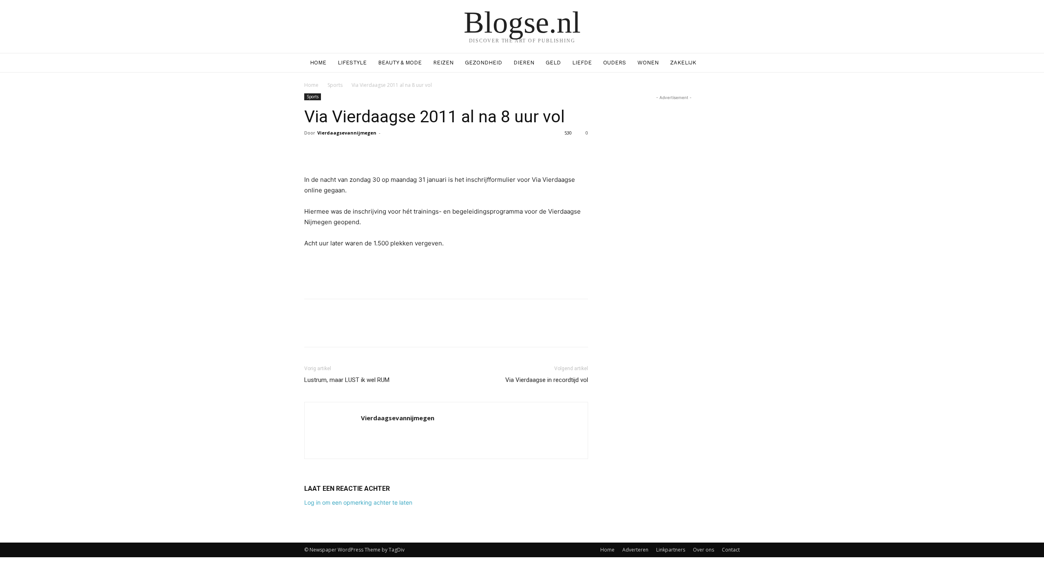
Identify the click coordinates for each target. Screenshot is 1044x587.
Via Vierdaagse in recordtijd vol (546, 380)
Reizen (443, 63)
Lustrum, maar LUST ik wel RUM (346, 380)
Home (318, 63)
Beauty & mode (400, 63)
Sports (335, 85)
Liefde (582, 63)
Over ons (703, 549)
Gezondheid (483, 63)
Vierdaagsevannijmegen (346, 133)
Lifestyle (352, 63)
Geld (553, 63)
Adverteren (635, 549)
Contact (731, 549)
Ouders (614, 63)
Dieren (523, 63)
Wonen (648, 63)
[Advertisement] (446, 271)
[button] (730, 63)
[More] (516, 151)
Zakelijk (683, 63)
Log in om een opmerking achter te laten (358, 502)
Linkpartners (670, 549)
